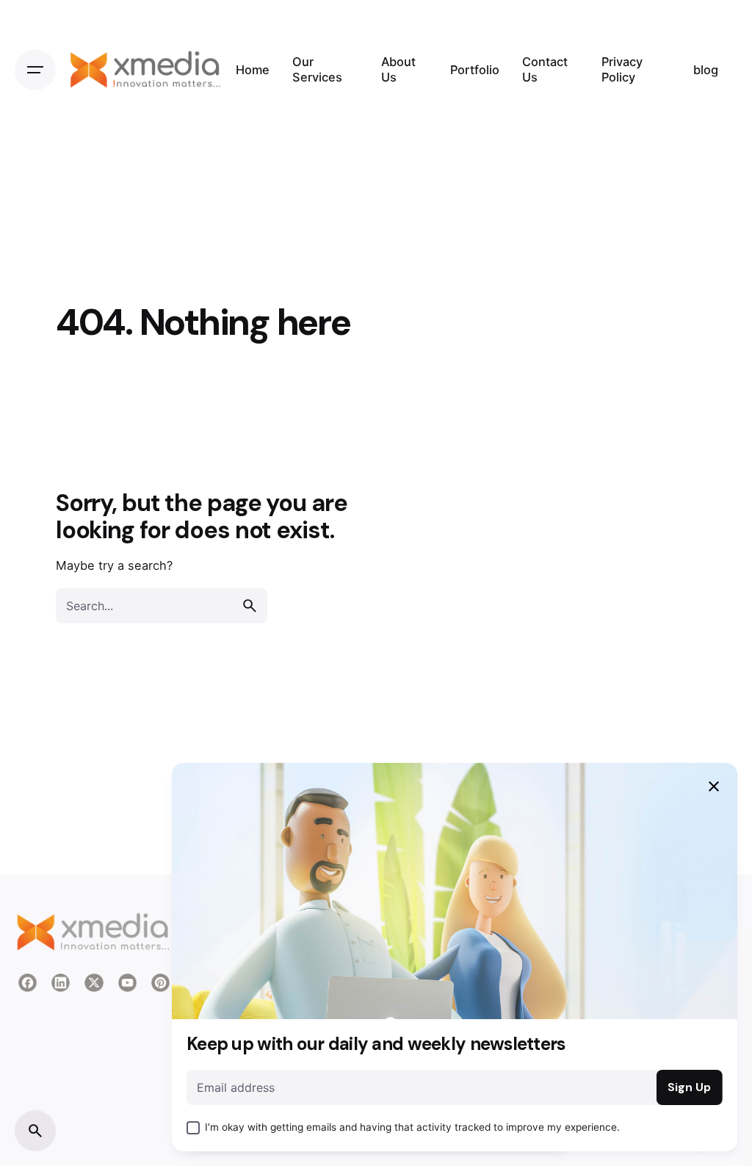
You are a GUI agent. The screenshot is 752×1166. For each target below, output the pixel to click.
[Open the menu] (35, 69)
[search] (249, 605)
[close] (713, 786)
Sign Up (689, 1087)
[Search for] (161, 605)
